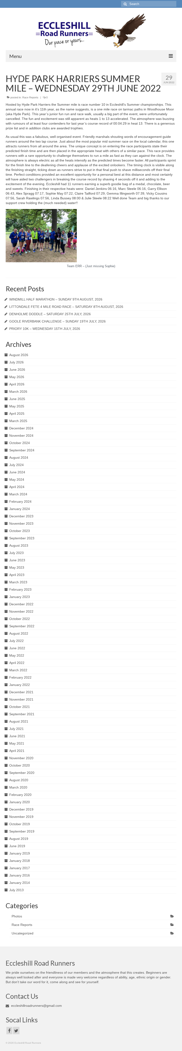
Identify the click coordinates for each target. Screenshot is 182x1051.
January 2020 (19, 802)
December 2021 (21, 692)
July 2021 (16, 729)
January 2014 (19, 883)
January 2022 (19, 685)
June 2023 (17, 560)
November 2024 (21, 435)
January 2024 (19, 509)
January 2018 (19, 861)
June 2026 (17, 369)
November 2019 (21, 817)
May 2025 (16, 406)
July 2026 (16, 362)
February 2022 (20, 677)
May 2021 (16, 743)
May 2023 (16, 567)
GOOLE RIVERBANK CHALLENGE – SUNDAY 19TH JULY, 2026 (57, 321)
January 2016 (19, 875)
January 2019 (19, 853)
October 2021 (19, 707)
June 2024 (17, 472)
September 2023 (21, 538)
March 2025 (18, 421)
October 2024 (19, 443)
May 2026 (16, 377)
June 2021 (17, 736)
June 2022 (17, 648)
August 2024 (18, 457)
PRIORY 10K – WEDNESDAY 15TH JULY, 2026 (44, 329)
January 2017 (19, 868)
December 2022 (21, 604)
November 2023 (21, 523)
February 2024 (20, 501)
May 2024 (16, 479)
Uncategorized (22, 933)
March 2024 (18, 494)
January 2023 (19, 597)
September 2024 (21, 450)
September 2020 (21, 773)
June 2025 (17, 399)
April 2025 (16, 413)
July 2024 (16, 465)
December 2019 (21, 809)
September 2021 (21, 714)
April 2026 (16, 384)
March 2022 (18, 670)
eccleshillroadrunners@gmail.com (36, 1005)
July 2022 (16, 641)
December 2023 (21, 516)
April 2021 (16, 751)
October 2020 (19, 765)
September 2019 (21, 831)
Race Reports (30, 97)
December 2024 (21, 428)
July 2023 (16, 553)
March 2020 (18, 787)
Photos (17, 916)
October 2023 (19, 531)
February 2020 (20, 795)
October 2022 (19, 619)
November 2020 (21, 758)
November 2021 (21, 699)
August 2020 (18, 780)
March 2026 (18, 391)
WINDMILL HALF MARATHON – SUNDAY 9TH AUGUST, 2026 (55, 299)
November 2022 (21, 611)
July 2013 (16, 890)
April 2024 (16, 487)
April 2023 (16, 575)
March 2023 (18, 582)
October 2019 (19, 824)
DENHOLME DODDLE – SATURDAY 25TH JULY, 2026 (50, 314)
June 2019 (17, 846)
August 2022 (18, 633)
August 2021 (18, 721)
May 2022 (16, 655)
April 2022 (16, 663)
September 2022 (21, 626)
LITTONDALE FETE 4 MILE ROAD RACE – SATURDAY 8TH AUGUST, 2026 (66, 307)
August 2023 (18, 545)
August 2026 (18, 355)
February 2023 (20, 589)
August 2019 (18, 839)
